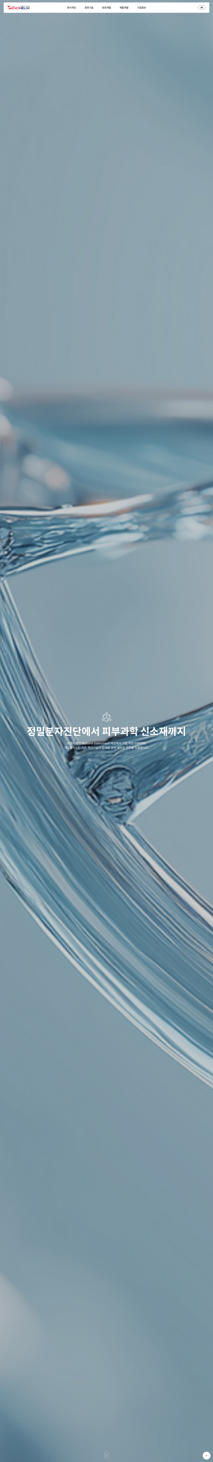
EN (202, 7)
